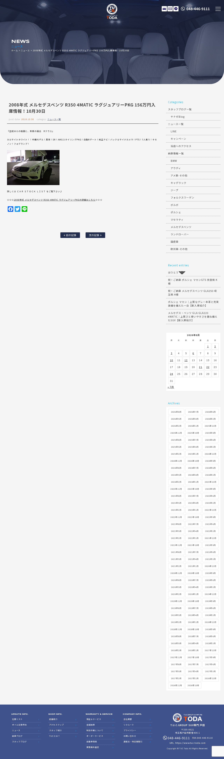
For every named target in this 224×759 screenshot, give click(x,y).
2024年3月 (210, 474)
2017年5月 (176, 671)
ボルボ (174, 205)
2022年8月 (176, 524)
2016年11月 (176, 685)
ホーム (14, 50)
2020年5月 (176, 587)
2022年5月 (176, 531)
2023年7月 (193, 495)
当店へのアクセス (181, 146)
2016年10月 (193, 685)
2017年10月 (193, 657)
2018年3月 (210, 643)
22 (207, 367)
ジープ (174, 190)
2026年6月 (210, 411)
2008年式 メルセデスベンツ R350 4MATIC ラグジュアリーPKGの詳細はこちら (54, 199)
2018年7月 (193, 636)
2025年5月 (176, 446)
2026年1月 (193, 425)
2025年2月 (176, 453)
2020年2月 (176, 594)
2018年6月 (210, 636)
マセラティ (177, 219)
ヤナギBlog (178, 116)
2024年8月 (176, 467)
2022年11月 (176, 517)
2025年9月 (210, 432)
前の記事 (70, 235)
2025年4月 (193, 446)
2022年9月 (210, 517)
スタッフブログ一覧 (180, 109)
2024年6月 (210, 467)
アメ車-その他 (179, 175)
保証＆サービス (93, 719)
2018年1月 (193, 650)
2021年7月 (193, 552)
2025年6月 (210, 439)
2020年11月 (176, 573)
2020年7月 (193, 580)
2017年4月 (193, 671)
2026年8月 (176, 411)
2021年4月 (193, 559)
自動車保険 (91, 741)
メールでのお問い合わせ (170, 8)
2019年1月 (193, 622)
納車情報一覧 (176, 153)
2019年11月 (176, 601)
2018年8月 (176, 636)
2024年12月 (210, 453)
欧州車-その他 (179, 249)
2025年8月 (176, 439)
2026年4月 (193, 418)
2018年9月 (210, 629)
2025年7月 (193, 439)
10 (171, 360)
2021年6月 (210, 552)
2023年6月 (210, 495)
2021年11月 (176, 545)
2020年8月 (176, 580)
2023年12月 (210, 481)
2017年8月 (176, 664)
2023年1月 (193, 509)
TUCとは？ (54, 735)
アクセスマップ (56, 724)
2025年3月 (210, 446)
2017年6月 (210, 664)
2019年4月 (193, 615)
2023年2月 (176, 509)
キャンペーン (178, 138)
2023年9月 (210, 488)
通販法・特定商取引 (133, 741)
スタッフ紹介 (55, 730)
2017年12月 (210, 650)
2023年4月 (193, 502)
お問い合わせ (130, 735)
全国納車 (90, 724)
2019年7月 (193, 608)
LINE (175, 8)
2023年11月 (176, 488)
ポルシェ (176, 212)
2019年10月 (193, 601)
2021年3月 (210, 559)
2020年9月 (210, 573)
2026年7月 (193, 411)
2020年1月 (193, 594)
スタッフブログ (19, 741)
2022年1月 (193, 538)
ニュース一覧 (54, 119)
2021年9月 (210, 545)
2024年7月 (193, 467)
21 (200, 367)
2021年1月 (193, 566)
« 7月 (171, 387)
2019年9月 (210, 601)
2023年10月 (193, 488)
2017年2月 (176, 678)
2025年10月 (193, 432)
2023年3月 (210, 502)
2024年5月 (176, 474)
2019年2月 (176, 622)
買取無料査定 (92, 747)
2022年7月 (193, 524)
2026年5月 (176, 418)
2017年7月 (193, 664)
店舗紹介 (53, 719)
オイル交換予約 (19, 724)
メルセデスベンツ (181, 227)
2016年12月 (210, 678)
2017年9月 (210, 657)
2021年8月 (176, 552)
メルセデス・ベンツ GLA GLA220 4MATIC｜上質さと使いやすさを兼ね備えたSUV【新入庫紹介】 (192, 316)
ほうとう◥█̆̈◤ (177, 272)
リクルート (129, 724)
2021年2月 (176, 566)
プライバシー (130, 730)
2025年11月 (176, 432)
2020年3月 (210, 587)
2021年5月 (176, 559)
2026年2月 (176, 425)
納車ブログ (17, 735)
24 (171, 374)
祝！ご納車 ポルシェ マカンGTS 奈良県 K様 (192, 281)
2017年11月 (176, 657)
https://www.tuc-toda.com (190, 742)
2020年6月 (210, 580)
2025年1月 (193, 453)
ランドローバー (180, 234)
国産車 (174, 241)
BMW (174, 160)
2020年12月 (210, 566)
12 (186, 360)
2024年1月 (193, 481)
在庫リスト (164, 8)
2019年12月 (210, 594)
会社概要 (128, 719)
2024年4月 (193, 474)
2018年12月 (210, 622)
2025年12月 (210, 425)
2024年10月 (193, 460)
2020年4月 (193, 587)
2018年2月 (176, 650)
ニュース (25, 50)
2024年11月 (176, 460)
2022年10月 (193, 517)
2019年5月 (176, 615)
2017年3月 (210, 671)
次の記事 (94, 235)
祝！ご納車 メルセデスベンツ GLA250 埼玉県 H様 (192, 292)
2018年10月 (193, 629)
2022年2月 (176, 538)
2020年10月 (193, 573)
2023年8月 (176, 495)
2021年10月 (193, 545)
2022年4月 (193, 531)
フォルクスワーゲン (182, 197)
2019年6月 (210, 608)
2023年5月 (176, 502)
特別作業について (94, 730)
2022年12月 (210, 509)
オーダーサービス (94, 735)
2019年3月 (210, 615)
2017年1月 (193, 678)
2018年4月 (193, 643)
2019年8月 (176, 608)
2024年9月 (210, 460)
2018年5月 (176, 643)
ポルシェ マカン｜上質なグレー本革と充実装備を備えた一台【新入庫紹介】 (193, 303)
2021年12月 (210, 538)
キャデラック (178, 183)
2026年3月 (210, 418)
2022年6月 (210, 524)
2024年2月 (176, 481)
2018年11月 (176, 629)
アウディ (176, 168)
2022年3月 (210, 531)
